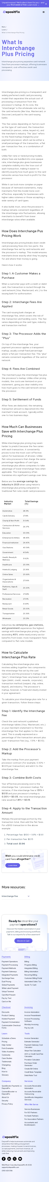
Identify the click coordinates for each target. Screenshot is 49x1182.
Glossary (5, 1075)
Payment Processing (10, 965)
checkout (6, 1007)
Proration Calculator (32, 1060)
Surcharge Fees (8, 978)
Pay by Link (29, 1028)
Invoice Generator (31, 1038)
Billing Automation (31, 972)
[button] (44, 12)
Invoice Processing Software (31, 1020)
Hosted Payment (8, 1019)
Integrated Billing (31, 968)
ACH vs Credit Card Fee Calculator (33, 1055)
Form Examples (8, 1048)
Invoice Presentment (32, 1015)
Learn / (5, 30)
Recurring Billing (30, 975)
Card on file (6, 1001)
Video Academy (8, 1052)
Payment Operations (10, 962)
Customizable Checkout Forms (11, 1026)
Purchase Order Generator (30, 1064)
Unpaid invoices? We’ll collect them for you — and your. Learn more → (23, 3)
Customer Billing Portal (33, 978)
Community (6, 1055)
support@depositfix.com (10, 1167)
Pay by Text (6, 998)
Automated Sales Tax (32, 981)
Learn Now (12, 865)
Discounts (5, 1012)
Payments (6, 957)
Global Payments (8, 985)
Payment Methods (9, 968)
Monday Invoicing (31, 1024)
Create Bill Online (31, 1069)
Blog (3, 1068)
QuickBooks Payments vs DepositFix (12, 1087)
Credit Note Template (32, 1072)
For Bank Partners (31, 1116)
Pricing (4, 1042)
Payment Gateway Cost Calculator (33, 1046)
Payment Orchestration (11, 1022)
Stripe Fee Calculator (32, 1051)
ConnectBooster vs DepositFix (9, 1093)
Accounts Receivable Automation (32, 1087)
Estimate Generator (31, 1042)
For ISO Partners (30, 1112)
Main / (4, 27)
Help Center (6, 1045)
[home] (11, 12)
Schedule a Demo (9, 1038)
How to (4, 1072)
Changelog (6, 1065)
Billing (26, 962)
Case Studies (7, 1058)
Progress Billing (30, 965)
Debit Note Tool (30, 1075)
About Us (5, 1097)
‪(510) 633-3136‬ (7, 1171)
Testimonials (6, 1062)
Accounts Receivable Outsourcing (32, 1093)
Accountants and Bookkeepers (31, 1123)
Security (5, 1101)
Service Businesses (32, 1109)
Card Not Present (8, 995)
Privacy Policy (7, 1104)
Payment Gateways (9, 972)
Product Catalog (8, 1015)
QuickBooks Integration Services (33, 1098)
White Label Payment (10, 988)
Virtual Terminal (8, 991)
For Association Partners (33, 1119)
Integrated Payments (10, 975)
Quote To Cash (30, 985)
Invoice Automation (31, 1012)
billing (27, 957)
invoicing (28, 1007)
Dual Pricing (6, 981)
